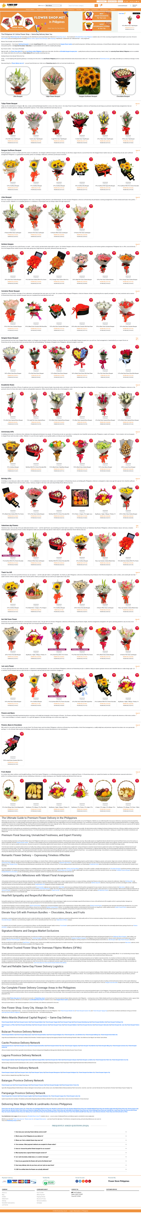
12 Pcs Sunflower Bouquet (13, 185)
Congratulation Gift (40, 884)
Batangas (44, 38)
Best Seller (61, 887)
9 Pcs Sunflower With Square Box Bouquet (105, 185)
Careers (4, 1196)
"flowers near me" (29, 1119)
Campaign (39, 1203)
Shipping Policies (41, 1196)
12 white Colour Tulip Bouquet (82, 139)
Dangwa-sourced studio (111, 982)
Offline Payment (41, 1194)
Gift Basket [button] (86, 9)
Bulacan (29, 38)
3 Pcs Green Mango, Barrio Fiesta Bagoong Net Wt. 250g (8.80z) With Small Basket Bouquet (13, 807)
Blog (3, 1194)
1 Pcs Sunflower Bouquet (36, 185)
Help (138, 1)
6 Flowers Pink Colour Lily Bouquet (36, 232)
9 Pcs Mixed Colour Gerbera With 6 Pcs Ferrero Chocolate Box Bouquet (13, 514)
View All (137, 103)
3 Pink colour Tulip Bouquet (128, 139)
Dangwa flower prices (40, 1119)
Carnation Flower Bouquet (13, 939)
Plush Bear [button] (78, 9)
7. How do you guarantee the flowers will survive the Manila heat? (33, 1161)
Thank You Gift (55, 890)
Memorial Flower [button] (104, 9)
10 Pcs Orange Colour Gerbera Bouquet (128, 279)
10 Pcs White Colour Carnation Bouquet (105, 326)
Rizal (40, 38)
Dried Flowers (26, 942)
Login (126, 1)
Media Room (5, 1199)
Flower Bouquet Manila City (68, 1010)
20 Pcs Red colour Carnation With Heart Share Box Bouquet (82, 327)
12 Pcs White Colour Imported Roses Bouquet (128, 420)
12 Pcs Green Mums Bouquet (105, 467)
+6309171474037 (79, 1194)
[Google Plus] (89, 1181)
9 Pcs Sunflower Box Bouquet (82, 185)
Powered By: (112, 1177)
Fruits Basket (63, 925)
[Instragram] (83, 1181)
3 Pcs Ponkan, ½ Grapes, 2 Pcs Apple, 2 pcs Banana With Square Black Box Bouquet (82, 514)
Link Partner (5, 1205)
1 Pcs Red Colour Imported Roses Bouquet (13, 420)
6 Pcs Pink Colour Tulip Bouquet (13, 139)
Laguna (37, 38)
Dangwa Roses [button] (40, 9)
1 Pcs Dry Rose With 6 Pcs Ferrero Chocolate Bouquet (13, 561)
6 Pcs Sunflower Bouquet (59, 185)
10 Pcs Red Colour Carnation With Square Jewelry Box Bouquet (59, 327)
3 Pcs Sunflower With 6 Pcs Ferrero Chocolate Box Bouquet (128, 186)
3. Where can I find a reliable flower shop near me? (28, 1140)
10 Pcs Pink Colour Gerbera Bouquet (105, 279)
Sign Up (133, 1)
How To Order (40, 1192)
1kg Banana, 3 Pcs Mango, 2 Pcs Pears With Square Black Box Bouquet (36, 807)
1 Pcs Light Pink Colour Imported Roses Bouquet (36, 420)
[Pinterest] (86, 1181)
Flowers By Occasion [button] (60, 9)
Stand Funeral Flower (35, 905)
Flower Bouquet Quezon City (83, 1010)
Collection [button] (112, 9)
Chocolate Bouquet (6, 920)
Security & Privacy (41, 1199)
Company (4, 1189)
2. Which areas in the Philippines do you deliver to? (28, 1136)
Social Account (79, 1177)
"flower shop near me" (18, 1119)
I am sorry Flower (6, 890)
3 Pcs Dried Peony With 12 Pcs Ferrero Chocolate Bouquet (59, 655)
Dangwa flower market (22, 842)
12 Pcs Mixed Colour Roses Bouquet (59, 373)
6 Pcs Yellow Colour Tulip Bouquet (105, 139)
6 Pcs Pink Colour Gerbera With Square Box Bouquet (82, 702)
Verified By (46, 1177)
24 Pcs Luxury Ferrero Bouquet (128, 467)
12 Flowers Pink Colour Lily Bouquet (82, 232)
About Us (4, 1192)
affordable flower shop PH (34, 1116)
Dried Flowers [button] (95, 9)
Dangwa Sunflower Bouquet (79, 938)
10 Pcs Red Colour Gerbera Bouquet (13, 701)
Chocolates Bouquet (115, 868)
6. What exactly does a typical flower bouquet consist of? (30, 1153)
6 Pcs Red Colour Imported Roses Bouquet (105, 420)
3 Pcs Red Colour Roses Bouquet (36, 373)
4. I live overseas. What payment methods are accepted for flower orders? (35, 1144)
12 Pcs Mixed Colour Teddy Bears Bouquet (59, 467)
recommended (102, 1)
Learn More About (42, 1189)
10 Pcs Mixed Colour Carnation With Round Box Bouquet (36, 327)
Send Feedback (77, 1192)
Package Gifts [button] (49, 9)
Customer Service (111, 1189)
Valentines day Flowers (65, 862)
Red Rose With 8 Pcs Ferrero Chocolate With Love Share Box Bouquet (36, 467)
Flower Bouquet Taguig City (100, 1010)
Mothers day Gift (95, 882)
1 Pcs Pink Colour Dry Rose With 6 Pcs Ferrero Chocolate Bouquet (82, 655)
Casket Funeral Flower (120, 907)
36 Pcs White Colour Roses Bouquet (13, 373)
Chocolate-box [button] (70, 9)
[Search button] (96, 5)
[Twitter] (80, 1181)
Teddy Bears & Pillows (61, 920)
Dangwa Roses (13, 864)
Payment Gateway (7, 1177)
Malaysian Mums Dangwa (119, 936)
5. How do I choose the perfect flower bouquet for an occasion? (32, 1148)
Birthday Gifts (129, 881)
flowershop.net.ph (61, 37)
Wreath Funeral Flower (96, 905)
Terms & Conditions (42, 1201)
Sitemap (4, 1201)
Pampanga (53, 38)
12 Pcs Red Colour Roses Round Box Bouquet (128, 373)
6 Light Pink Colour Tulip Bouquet (59, 139)
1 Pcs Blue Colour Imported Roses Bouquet (82, 420)
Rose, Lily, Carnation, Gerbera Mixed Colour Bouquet (105, 561)
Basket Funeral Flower (52, 907)
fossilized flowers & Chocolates (9, 871)
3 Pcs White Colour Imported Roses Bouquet (59, 420)
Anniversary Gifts (6, 862)
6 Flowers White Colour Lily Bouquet (13, 232)
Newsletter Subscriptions (8, 1203)
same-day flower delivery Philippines (11, 1012)
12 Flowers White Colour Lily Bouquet (59, 232)
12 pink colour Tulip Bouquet (36, 139)
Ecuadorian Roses (94, 864)
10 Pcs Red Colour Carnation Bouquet (128, 326)
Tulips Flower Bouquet (123, 939)
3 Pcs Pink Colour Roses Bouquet (105, 373)
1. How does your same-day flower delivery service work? (30, 1132)
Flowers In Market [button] (30, 9)
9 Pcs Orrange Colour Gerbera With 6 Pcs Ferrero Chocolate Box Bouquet (59, 280)
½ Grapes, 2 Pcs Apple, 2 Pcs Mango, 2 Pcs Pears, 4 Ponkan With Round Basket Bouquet (105, 807)
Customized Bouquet (122, 5)
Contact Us (74, 1189)
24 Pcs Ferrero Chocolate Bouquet (82, 607)
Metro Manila (4, 38)
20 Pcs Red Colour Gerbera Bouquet (13, 279)
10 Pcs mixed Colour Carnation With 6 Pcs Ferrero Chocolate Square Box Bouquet (13, 761)
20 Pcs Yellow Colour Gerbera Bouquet (128, 514)
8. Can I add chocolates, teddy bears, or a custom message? (31, 1157)
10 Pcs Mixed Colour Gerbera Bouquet (82, 467)
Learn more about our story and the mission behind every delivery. (50, 962)
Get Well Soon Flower (103, 890)
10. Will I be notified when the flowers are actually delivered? (31, 1169)
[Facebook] (76, 1181)
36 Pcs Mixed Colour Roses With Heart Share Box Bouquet (82, 374)
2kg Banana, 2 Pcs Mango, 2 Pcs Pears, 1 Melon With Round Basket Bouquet (128, 807)
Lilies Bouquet (111, 939)
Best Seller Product (112, 1)
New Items (120, 1)
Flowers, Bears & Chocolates (65, 870)
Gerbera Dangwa (37, 938)
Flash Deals (121, 13)
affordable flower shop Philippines (83, 37)
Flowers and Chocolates (73, 868)
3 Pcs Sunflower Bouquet (13, 467)
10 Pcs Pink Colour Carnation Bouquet (13, 326)
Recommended (39, 887)
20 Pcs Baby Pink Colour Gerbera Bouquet (82, 279)
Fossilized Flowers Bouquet (123, 870)
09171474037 (78, 1196)
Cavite (33, 38)
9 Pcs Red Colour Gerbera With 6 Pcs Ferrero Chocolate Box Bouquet (36, 280)
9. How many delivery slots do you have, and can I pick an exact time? (34, 1165)
